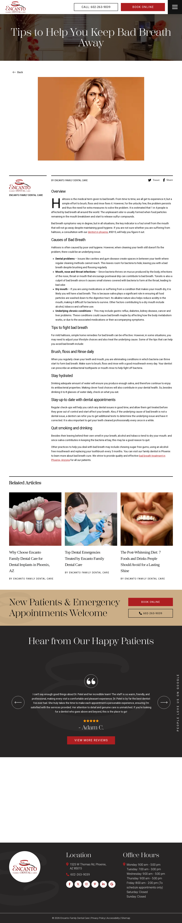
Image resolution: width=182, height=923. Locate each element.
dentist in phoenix (98, 232)
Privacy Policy (98, 918)
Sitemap (125, 918)
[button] (175, 7)
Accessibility (113, 918)
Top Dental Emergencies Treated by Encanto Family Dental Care (84, 558)
